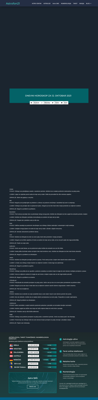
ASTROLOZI (47, 3)
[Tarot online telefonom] (60, 351)
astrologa (81, 383)
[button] (35, 102)
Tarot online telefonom (73, 351)
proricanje (80, 385)
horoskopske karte (63, 388)
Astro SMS (56, 3)
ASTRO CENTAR (36, 3)
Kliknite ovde (32, 386)
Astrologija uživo (70, 339)
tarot (75, 385)
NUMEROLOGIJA (66, 3)
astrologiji (69, 383)
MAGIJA (81, 3)
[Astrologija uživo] (60, 339)
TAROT (75, 3)
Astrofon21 (13, 3)
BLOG (88, 3)
